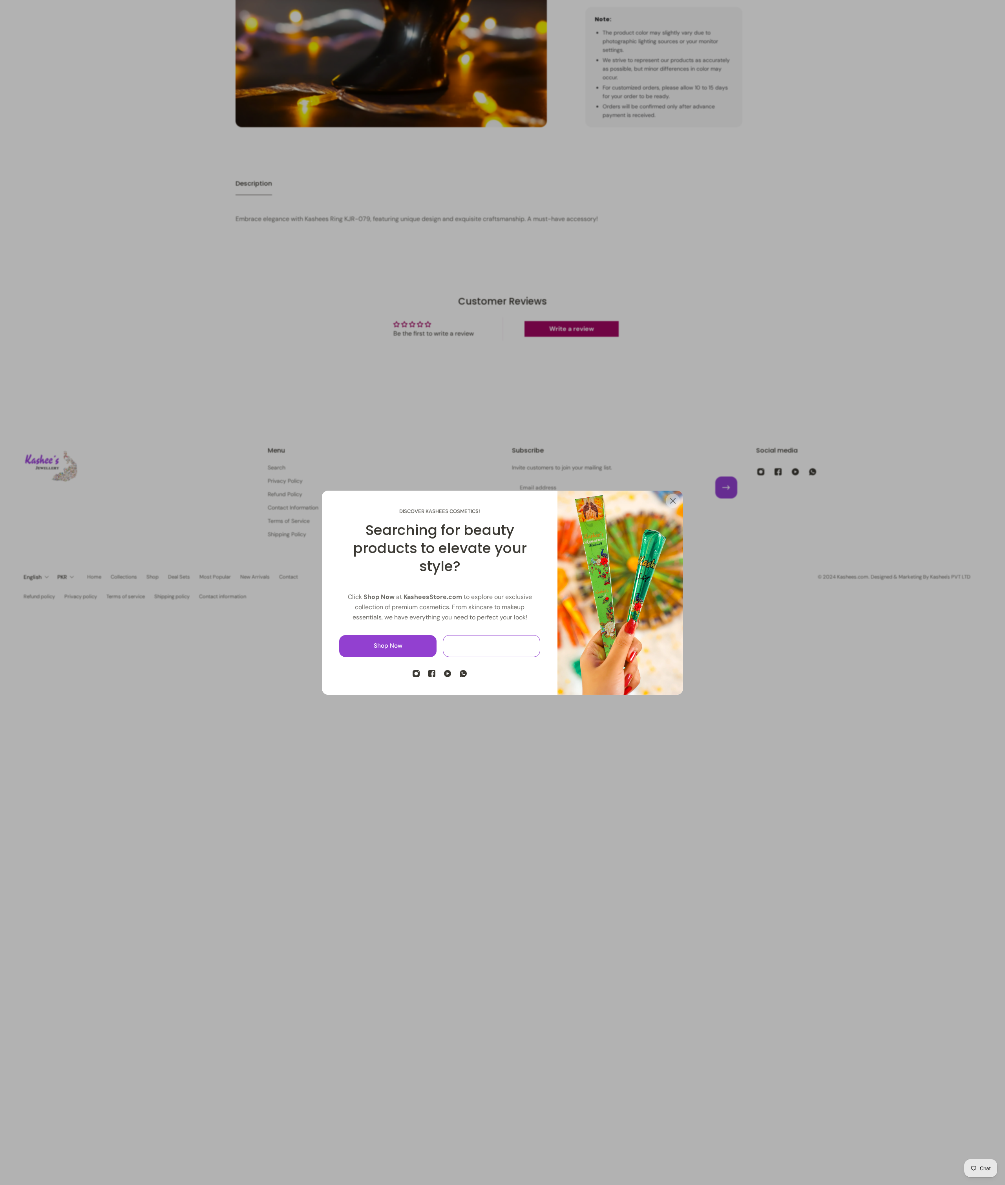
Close (492, 646)
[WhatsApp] (463, 673)
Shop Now (388, 646)
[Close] (673, 501)
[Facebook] (432, 673)
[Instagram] (416, 673)
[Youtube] (447, 673)
